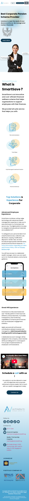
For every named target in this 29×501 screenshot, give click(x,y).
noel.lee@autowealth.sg (14, 441)
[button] (26, 3)
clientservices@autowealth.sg (16, 434)
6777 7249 (10, 429)
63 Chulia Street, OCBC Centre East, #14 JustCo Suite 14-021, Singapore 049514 (14, 447)
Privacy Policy (17, 493)
